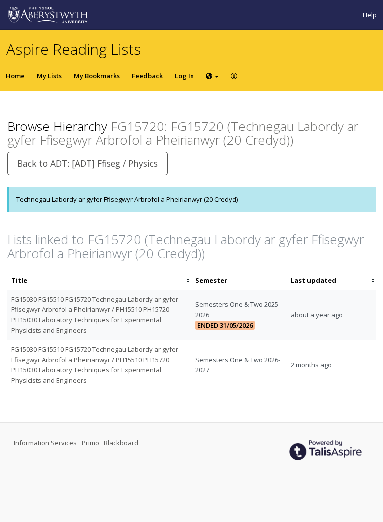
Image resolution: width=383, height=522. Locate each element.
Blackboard (121, 442)
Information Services (46, 442)
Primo (91, 442)
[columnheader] (99, 280)
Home (15, 75)
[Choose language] (212, 76)
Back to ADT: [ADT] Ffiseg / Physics (87, 163)
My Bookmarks (97, 75)
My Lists (49, 75)
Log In (184, 75)
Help (370, 14)
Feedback (147, 75)
